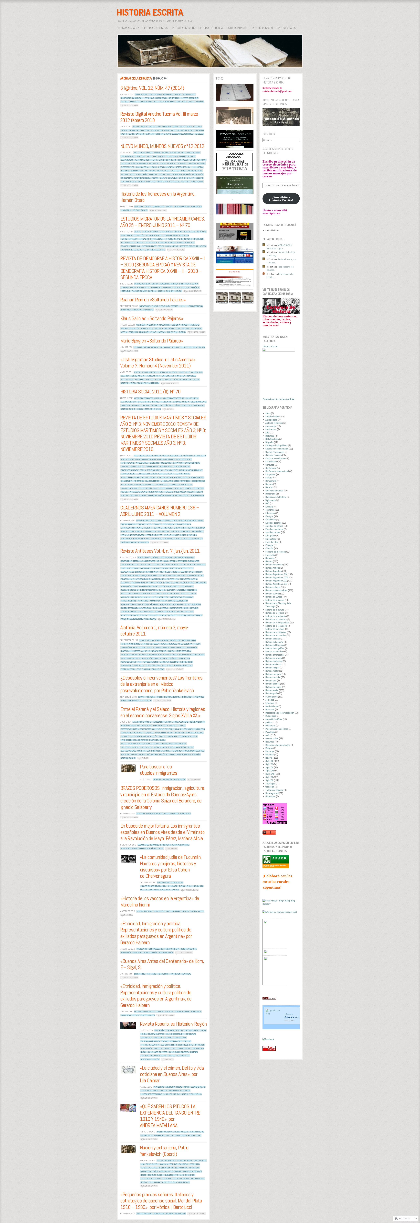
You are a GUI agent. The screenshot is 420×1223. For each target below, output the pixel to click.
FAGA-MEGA (152, 575)
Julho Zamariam (187, 586)
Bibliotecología (272, 438)
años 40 (141, 153)
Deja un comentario (129, 105)
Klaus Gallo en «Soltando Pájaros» (151, 318)
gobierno (201, 163)
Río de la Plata (127, 178)
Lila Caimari (185, 1090)
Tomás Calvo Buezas (129, 542)
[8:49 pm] (128, 1108)
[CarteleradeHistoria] (281, 312)
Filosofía (171, 163)
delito (143, 1090)
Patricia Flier (184, 658)
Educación (270, 513)
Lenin (178, 328)
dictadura (197, 127)
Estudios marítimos (274, 529)
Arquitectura (270, 429)
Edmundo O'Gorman (198, 160)
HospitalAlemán (157, 239)
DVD (267, 503)
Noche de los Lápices (168, 658)
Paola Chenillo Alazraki (150, 1178)
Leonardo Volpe (183, 1048)
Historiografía (286, 28)
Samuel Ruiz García (146, 612)
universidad (143, 542)
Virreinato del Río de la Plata (151, 848)
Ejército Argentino (139, 163)
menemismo (192, 535)
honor (170, 733)
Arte (267, 432)
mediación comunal (171, 593)
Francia (148, 206)
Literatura (269, 703)
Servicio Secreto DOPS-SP (165, 612)
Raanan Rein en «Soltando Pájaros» (153, 299)
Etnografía (270, 535)
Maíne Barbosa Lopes (129, 655)
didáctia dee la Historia (169, 572)
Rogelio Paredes (184, 754)
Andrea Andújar (189, 640)
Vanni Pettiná (183, 1182)
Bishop (159, 561)
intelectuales (147, 328)
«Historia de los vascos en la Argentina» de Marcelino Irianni (159, 901)
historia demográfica (274, 648)
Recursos (269, 741)
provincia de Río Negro (178, 601)
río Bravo (154, 604)
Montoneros (173, 98)
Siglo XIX (159, 134)
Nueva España (141, 174)
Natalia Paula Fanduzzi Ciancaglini (135, 597)
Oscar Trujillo (143, 751)
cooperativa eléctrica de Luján (165, 729)
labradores (172, 736)
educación (125, 163)
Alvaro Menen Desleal (187, 520)
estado (184, 325)
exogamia (125, 287)
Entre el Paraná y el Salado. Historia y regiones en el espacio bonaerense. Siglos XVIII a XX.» (162, 712)
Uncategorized (272, 793)
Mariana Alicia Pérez (180, 845)
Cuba (142, 1164)
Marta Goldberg (160, 747)
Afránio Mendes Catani (145, 520)
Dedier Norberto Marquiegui (192, 729)
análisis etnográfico (166, 459)
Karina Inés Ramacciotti (144, 484)
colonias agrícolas (154, 813)
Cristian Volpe (146, 1037)
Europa (163, 163)
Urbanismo (270, 796)
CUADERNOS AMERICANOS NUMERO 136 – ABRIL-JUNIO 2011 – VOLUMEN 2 (159, 510)
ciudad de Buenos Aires (168, 156)
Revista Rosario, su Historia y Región (173, 1024)
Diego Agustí (183, 160)
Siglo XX (191, 102)
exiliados (169, 1012)
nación (124, 134)
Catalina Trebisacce (169, 644)
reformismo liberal (142, 178)
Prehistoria (270, 725)
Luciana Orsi (198, 886)
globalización (157, 130)
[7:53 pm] (128, 1069)
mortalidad (125, 291)
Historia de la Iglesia (274, 612)
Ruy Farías (194, 608)
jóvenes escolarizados (169, 586)
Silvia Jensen (167, 665)
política (131, 134)
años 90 (165, 153)
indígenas (125, 171)
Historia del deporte (274, 641)
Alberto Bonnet (127, 459)
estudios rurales (272, 532)
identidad (146, 405)
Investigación (271, 696)
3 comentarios (171, 848)
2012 (135, 153)
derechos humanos (187, 156)
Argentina (166, 127)
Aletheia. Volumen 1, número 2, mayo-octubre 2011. (154, 630)
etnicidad (160, 1012)
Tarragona (152, 495)
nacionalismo (196, 328)
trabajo (198, 615)
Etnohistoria (270, 538)
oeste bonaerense (128, 751)
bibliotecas (201, 232)
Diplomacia (270, 500)
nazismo (180, 242)
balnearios (154, 463)
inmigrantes (198, 697)
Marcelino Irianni (173, 911)
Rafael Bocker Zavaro (138, 492)
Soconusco (172, 615)
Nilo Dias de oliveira (159, 597)
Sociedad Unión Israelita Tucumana (155, 890)
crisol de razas (200, 1160)
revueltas (169, 492)
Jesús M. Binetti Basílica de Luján (143, 736)
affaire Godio (200, 456)
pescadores (199, 488)
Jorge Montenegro (182, 481)
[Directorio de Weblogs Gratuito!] (269, 998)
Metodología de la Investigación (279, 712)
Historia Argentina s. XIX (276, 574)
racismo (145, 604)
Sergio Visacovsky (153, 665)
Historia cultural (196, 1132)
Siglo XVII (199, 178)
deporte (174, 306)
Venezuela (199, 134)
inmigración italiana (129, 586)
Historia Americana (155, 28)
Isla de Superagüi (152, 481)
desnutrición (185, 284)
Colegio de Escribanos (175, 1034)
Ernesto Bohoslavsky (130, 470)
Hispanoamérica (141, 167)
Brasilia (173, 561)
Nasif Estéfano (146, 1056)
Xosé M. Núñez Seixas (152, 409)
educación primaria (181, 466)
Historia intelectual (274, 661)
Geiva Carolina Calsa (189, 579)
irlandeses (191, 376)
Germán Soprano (183, 474)
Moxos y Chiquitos (188, 593)
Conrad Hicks (196, 372)
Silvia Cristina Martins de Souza (134, 615)
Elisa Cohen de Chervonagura (153, 886)
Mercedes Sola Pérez (148, 488)
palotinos (159, 379)
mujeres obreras (166, 488)
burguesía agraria (142, 284)
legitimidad (149, 98)
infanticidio (126, 98)
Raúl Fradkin (152, 754)
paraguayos (137, 952)
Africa (268, 413)
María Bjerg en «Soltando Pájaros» (151, 340)
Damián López (126, 647)
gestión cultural (185, 1045)
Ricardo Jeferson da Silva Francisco (136, 608)
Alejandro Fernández (143, 398)
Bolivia (182, 127)
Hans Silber (184, 235)
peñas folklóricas (128, 662)
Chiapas (156, 565)
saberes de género (128, 612)
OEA (147, 539)
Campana (173, 725)
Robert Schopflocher (189, 246)
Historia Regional (262, 28)
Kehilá (188, 886)
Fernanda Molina (128, 474)
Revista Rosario (160, 1056)
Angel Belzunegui (183, 459)
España (195, 284)
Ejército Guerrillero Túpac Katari (135, 130)
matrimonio (168, 287)
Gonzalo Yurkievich (149, 477)
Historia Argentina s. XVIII (276, 577)
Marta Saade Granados (192, 1171)
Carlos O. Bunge (155, 94)
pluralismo (166, 1178)
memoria (175, 347)
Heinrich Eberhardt (129, 239)
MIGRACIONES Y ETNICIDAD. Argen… (279, 247)
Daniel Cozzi (159, 1037)
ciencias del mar (136, 466)
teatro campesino (128, 669)
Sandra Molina (186, 662)
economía (176, 325)
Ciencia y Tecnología (274, 451)
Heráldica (269, 558)
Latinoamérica (168, 328)
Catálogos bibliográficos (276, 445)
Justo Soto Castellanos (180, 531)
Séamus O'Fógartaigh (182, 379)
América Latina (141, 94)
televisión (269, 786)
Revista (268, 757)
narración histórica (273, 719)
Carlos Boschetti (191, 1030)
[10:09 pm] (128, 768)
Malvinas (185, 328)
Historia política (272, 683)
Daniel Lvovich (152, 1164)
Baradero (140, 813)
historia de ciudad (154, 583)
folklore (187, 1041)
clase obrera (164, 325)
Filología (269, 545)
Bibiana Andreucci (197, 722)
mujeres (184, 98)
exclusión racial (181, 1164)
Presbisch (125, 102)
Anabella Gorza (161, 640)
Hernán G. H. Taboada (196, 528)
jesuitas (157, 328)
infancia (154, 347)
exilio (175, 235)
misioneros (139, 379)
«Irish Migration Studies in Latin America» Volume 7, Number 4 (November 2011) (157, 362)
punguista (167, 1094)
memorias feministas (129, 658)
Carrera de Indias (192, 463)
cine (155, 156)
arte (183, 153)
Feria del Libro (271, 542)
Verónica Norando (166, 495)
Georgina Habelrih (169, 1045)
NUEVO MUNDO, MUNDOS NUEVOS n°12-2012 (162, 146)
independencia (136, 171)
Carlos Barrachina (128, 524)
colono (182, 565)
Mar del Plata (186, 484)
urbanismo (136, 310)
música (143, 1052)
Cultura (268, 477)
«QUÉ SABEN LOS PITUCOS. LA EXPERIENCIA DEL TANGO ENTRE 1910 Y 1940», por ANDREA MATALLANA (170, 1116)
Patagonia (153, 174)
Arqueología (152, 325)
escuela (198, 572)
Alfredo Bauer (166, 232)
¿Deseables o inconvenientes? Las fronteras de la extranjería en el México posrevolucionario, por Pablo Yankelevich (161, 684)
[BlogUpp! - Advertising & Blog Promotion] (265, 922)
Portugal (152, 291)
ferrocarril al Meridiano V (132, 733)
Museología (270, 715)
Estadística (270, 519)
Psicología (270, 731)
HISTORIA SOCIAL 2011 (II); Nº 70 (150, 391)
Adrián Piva (188, 456)
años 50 (149, 153)
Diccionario (270, 493)
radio (267, 735)
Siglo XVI (190, 178)
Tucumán (146, 669)
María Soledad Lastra (188, 655)
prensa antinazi (171, 246)
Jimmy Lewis (158, 1048)
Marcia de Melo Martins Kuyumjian (135, 593)
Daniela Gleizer (166, 1164)
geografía (125, 583)
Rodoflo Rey (181, 102)
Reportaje (269, 751)
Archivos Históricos (274, 422)
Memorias (269, 709)
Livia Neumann (151, 242)
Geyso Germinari (138, 583)
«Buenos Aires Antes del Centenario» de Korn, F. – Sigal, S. (162, 964)
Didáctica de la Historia (275, 496)
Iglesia (176, 583)
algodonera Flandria (162, 722)
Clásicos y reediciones (275, 458)
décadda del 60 (127, 572)
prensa (161, 246)
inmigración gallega (194, 733)
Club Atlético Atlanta (161, 306)
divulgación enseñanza (150, 1041)
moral (184, 171)
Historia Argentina (183, 28)
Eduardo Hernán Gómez (172, 1041)
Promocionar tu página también (278, 399)
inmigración (137, 98)
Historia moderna (273, 674)
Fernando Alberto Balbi (147, 474)
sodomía (142, 495)
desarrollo (168, 94)
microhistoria (161, 98)
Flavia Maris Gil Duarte (175, 575)
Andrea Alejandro (180, 722)
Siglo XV (269, 764)
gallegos (136, 405)
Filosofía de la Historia (275, 551)
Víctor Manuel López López (132, 619)
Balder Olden (189, 232)
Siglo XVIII (125, 181)
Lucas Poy (171, 590)
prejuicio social (197, 1178)
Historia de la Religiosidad (277, 622)
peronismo (193, 98)
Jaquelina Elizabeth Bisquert (153, 651)
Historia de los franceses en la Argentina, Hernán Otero (157, 196)
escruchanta (152, 1090)
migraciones (126, 210)
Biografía (269, 442)
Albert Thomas (144, 557)
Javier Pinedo (163, 531)
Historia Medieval (273, 664)
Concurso (269, 464)
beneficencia (126, 561)
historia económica (274, 651)
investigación (179, 779)
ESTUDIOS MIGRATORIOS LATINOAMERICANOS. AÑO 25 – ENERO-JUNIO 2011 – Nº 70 (162, 221)
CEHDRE (203, 1030)
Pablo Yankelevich (135, 700)
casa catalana (145, 565)
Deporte (269, 484)
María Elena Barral (157, 740)
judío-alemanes (127, 242)
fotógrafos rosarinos (149, 1045)
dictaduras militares (167, 160)
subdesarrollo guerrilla (182, 134)
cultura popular (181, 1132)
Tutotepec (185, 181)
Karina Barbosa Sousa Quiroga (153, 590)
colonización (138, 235)
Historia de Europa (210, 28)
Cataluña (124, 466)
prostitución (197, 174)
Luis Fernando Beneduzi (187, 590)
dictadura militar (137, 376)
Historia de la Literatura (276, 619)
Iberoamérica (197, 167)
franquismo (126, 405)
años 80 (157, 153)
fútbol (182, 306)
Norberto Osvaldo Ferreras (181, 597)
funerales (149, 733)
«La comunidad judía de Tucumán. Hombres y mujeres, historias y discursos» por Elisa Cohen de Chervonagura (170, 866)
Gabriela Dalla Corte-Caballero (165, 579)
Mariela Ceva (146, 747)
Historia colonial (272, 587)
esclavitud (153, 163)
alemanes (154, 232)
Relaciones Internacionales (277, 744)
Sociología (270, 783)
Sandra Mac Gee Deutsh (169, 662)
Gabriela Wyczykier (166, 474)
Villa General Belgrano (155, 250)
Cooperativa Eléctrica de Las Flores (136, 729)
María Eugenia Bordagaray (150, 655)
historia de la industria (275, 616)
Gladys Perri (160, 733)
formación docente (195, 575)
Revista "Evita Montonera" (164, 102)
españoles (154, 845)
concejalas (191, 1034)
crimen (186, 1087)
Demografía (270, 480)
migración (162, 242)
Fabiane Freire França (137, 575)
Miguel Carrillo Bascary (178, 1052)
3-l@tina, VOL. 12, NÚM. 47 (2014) (152, 88)
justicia (159, 171)
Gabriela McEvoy (153, 376)
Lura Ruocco (174, 484)
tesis (139, 669)
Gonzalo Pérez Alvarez (130, 477)
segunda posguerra (188, 347)
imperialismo (169, 130)
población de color (129, 754)
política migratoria (181, 1178)
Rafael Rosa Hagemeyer (192, 539)
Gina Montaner (180, 528)
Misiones (171, 242)
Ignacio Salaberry (171, 813)
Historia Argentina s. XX (276, 580)
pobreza (124, 492)
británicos (182, 561)
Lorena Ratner (198, 1048)
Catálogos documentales (276, 448)
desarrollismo (166, 466)
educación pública (183, 524)
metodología (126, 539)
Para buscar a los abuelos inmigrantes (158, 769)
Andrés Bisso (175, 640)
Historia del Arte (272, 638)
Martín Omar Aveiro (154, 535)
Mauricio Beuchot (171, 535)
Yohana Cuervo (157, 669)
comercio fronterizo (196, 565)
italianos (124, 736)
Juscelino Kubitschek (130, 590)
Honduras (139, 531)
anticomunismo (165, 557)
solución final (154, 1182)
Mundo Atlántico (195, 171)
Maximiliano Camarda (129, 488)
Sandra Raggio (127, 665)
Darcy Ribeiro (168, 524)
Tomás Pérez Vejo (169, 1182)
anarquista (170, 1087)
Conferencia (270, 468)
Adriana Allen (176, 456)
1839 (135, 456)
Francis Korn (163, 974)
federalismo (194, 325)
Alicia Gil (158, 398)
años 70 (144, 127)
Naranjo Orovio (171, 1175)
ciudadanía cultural (169, 565)
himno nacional (127, 531)
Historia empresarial (274, 654)
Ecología (269, 506)
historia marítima (196, 477)
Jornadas (269, 699)
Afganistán (141, 325)
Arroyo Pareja (142, 463)
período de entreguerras (151, 1094)
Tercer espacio (137, 250)
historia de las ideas (274, 628)
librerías (139, 242)
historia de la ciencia (274, 600)
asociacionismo (192, 398)
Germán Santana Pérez (163, 528)
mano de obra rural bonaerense (134, 740)
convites (181, 725)
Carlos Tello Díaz (145, 524)
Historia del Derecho (274, 645)
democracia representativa (146, 572)
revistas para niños (193, 604)
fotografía (181, 163)
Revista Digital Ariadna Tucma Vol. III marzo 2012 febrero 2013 (159, 117)
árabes (175, 127)
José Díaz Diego (198, 481)
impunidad (180, 647)
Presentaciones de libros (276, 728)
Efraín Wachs (177, 882)
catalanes (177, 402)
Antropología (271, 419)
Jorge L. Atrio (167, 481)
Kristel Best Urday (183, 651)
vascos (140, 409)
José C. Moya (168, 405)
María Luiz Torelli (170, 655)
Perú (139, 662)
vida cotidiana (197, 181)
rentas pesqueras (156, 492)
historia (178, 94)
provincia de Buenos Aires (141, 102)
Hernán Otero (158, 206)
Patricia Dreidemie (128, 601)
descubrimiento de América (146, 160)
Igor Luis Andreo (187, 583)
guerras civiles (127, 167)
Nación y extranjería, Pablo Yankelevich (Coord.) (164, 1150)
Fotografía (270, 554)
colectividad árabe (156, 1034)
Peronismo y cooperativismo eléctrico (188, 751)
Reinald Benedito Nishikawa (171, 604)
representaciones (150, 662)
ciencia (143, 1034)
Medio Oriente (271, 706)
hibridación (144, 239)
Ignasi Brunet (126, 481)
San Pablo (140, 134)
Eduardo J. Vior (187, 572)
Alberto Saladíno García (167, 520)
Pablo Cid (150, 379)
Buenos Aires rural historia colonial (136, 725)
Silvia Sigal (186, 974)
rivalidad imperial (160, 608)
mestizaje (185, 287)
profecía (187, 174)
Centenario (151, 974)
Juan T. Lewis (170, 1048)
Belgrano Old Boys (175, 1030)
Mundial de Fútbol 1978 (148, 658)
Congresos (270, 474)
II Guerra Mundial (172, 239)
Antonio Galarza (128, 463)
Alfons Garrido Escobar (145, 459)
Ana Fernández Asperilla (173, 398)
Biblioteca (269, 435)
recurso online (271, 738)
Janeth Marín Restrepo (130, 651)
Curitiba (164, 568)
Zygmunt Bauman (197, 495)
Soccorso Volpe (183, 1056)
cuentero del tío (198, 1087)
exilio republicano (198, 402)
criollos (157, 524)
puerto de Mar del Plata (131, 604)
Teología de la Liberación (148, 383)
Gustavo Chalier (166, 477)
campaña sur (178, 463)
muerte (191, 747)
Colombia (188, 644)
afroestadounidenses (166, 1160)
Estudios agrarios (273, 522)
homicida (163, 1090)
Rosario (155, 178)
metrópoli (195, 287)
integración (198, 239)
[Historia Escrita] (210, 52)
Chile (149, 156)
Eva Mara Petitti (171, 470)
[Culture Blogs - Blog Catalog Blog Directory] (281, 903)
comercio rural (151, 466)
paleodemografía (139, 291)
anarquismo (159, 1087)
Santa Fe (163, 178)
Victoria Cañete (181, 495)
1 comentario (168, 409)
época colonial (127, 156)
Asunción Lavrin (193, 153)
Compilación (271, 461)
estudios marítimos (155, 470)
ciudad (179, 1087)
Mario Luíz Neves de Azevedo (132, 535)
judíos (182, 886)
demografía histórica (168, 284)
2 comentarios (127, 915)
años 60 (136, 127)
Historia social (189, 94)
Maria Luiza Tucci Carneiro (170, 1171)
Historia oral (270, 680)
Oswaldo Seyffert (128, 246)
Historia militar (272, 670)
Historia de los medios (275, 635)
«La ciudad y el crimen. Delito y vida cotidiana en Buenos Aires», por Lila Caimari (172, 1074)
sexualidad (173, 178)
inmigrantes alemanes (148, 586)
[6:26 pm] (128, 1149)
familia (133, 287)
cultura (185, 402)
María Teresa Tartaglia (130, 747)
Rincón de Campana (167, 754)
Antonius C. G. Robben (150, 644)
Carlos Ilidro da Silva (130, 565)
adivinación (175, 153)
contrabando (145, 568)
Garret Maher (168, 376)
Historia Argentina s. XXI (276, 583)
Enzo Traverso (139, 647)
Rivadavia (162, 332)
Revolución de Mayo (147, 332)
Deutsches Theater (153, 235)
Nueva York (189, 242)
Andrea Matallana (164, 1132)
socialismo (125, 250)
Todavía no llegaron (274, 789)
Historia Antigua (272, 567)
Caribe (181, 372)
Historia (269, 561)
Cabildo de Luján (160, 725)
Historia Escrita (150, 12)
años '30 (137, 232)
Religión (269, 748)
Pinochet (168, 379)
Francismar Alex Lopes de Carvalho (135, 579)
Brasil (189, 127)
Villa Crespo (148, 310)
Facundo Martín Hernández (190, 470)
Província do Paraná (158, 601)
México (191, 130)
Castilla (154, 284)
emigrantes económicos (144, 1012)
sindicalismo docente (183, 665)
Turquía (182, 332)
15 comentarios (194, 779)
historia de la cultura (274, 609)
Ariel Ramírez (160, 1030)
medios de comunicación (176, 1135)
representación (150, 952)
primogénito (142, 601)
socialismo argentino (157, 615)
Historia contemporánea (276, 590)
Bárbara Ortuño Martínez (148, 402)
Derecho (269, 487)
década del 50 (187, 568)
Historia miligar (272, 667)
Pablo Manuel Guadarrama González (166, 539)
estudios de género (274, 525)
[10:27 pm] (128, 1025)
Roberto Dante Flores (179, 608)
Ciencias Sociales (128, 28)
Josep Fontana (127, 484)
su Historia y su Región (149, 1059)
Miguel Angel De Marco (157, 1052)
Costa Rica (125, 376)
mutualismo (187, 405)
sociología (151, 181)
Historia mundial (237, 28)
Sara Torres (139, 665)
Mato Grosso (156, 593)
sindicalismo (172, 332)
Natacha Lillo (198, 405)
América (154, 557)
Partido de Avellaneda (160, 751)
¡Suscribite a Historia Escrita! (281, 198)
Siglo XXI (141, 181)
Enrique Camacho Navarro (132, 528)
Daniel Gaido (174, 568)
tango (198, 1135)
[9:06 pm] (128, 859)
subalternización (165, 952)
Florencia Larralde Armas (164, 647)
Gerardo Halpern (171, 949)
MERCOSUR (176, 171)
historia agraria (181, 477)
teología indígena (186, 615)
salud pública (180, 492)
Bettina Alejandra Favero (144, 561)
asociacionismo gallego (184, 557)
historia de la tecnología (276, 625)
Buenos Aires (140, 156)
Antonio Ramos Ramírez (130, 644)
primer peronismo (174, 174)
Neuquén (124, 174)
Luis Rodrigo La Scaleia (187, 736)
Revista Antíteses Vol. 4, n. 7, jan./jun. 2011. (160, 551)
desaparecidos (127, 160)
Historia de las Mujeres (275, 632)
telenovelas (174, 181)
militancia (199, 130)
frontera (192, 163)
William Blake (150, 619)
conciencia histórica (129, 568)
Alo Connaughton (149, 372)
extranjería (194, 1164)
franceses (138, 206)
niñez (132, 174)
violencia (200, 102)
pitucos (191, 1135)
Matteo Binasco (127, 379)
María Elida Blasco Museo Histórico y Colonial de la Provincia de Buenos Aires (153, 743)
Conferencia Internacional (277, 471)
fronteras (150, 697)
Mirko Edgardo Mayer (177, 747)
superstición (162, 181)
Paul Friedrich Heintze (147, 246)
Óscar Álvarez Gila (128, 402)
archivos (157, 779)
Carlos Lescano (163, 882)
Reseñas (269, 754)
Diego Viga (167, 235)
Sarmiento (150, 134)
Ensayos (269, 516)
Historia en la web (273, 658)
